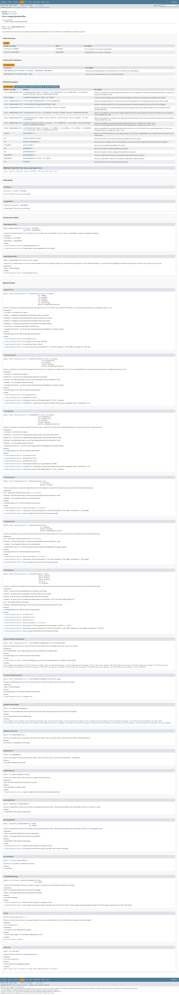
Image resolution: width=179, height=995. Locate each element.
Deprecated (36, 2)
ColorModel (15, 49)
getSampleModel (28, 155)
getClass (19, 171)
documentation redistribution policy (44, 993)
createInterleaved (29, 123)
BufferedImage (9, 97)
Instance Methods (35, 86)
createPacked (27, 128)
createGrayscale (28, 107)
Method (24, 7)
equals (25, 133)
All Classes (40, 5)
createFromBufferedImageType (33, 101)
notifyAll (33, 171)
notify (26, 171)
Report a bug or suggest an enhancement (12, 987)
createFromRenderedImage (31, 104)
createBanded (27, 92)
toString (41, 171)
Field (14, 7)
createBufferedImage (30, 97)
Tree (30, 2)
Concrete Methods (51, 86)
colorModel (59, 49)
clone (5, 171)
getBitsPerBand (28, 138)
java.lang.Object (7, 20)
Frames (22, 5)
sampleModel (60, 52)
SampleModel (15, 52)
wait (46, 171)
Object (10, 28)
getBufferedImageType (30, 141)
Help (47, 2)
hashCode (26, 161)
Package (16, 2)
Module (10, 2)
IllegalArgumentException (13, 245)
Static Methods (21, 86)
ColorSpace (36, 92)
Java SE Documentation (43, 988)
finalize (12, 171)
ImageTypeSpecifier (10, 70)
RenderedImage (23, 74)
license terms (25, 993)
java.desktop (12, 12)
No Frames (29, 5)
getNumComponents (29, 151)
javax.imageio (13, 13)
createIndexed (28, 118)
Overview (4, 2)
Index (43, 2)
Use (27, 2)
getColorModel (28, 145)
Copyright (3, 991)
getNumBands (27, 148)
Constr (19, 7)
